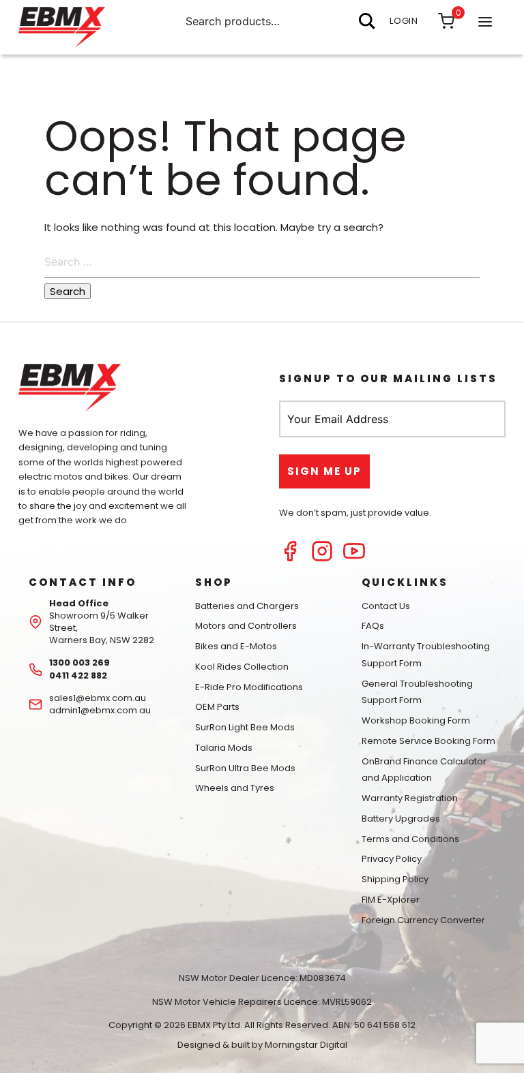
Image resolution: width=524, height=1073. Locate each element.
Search (367, 21)
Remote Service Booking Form (428, 740)
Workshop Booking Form (416, 720)
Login (404, 20)
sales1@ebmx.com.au (97, 697)
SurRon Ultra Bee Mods (245, 768)
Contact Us (386, 606)
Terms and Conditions (410, 839)
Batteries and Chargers (247, 606)
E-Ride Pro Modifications (249, 687)
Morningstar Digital (306, 1044)
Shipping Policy (395, 879)
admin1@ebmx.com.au (100, 710)
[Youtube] (354, 558)
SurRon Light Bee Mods (245, 727)
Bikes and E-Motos (236, 646)
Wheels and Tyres (234, 787)
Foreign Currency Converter (423, 920)
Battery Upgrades (401, 818)
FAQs (373, 625)
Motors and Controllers (246, 625)
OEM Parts (217, 706)
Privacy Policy (392, 858)
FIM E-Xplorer (391, 899)
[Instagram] (322, 558)
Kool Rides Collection (242, 666)
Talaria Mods (223, 747)
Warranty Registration (410, 798)
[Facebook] (290, 558)
